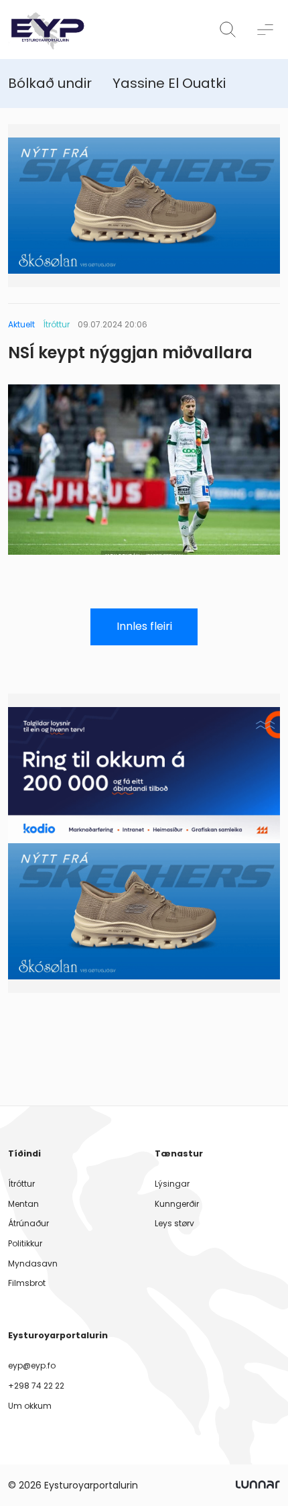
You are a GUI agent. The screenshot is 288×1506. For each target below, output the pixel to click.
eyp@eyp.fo (32, 1365)
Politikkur (25, 1243)
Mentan (23, 1203)
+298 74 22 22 (36, 1385)
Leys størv (174, 1223)
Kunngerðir (177, 1203)
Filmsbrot (27, 1283)
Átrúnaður (28, 1223)
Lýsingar (172, 1183)
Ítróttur (21, 1183)
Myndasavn (33, 1263)
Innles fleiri (144, 626)
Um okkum (30, 1405)
